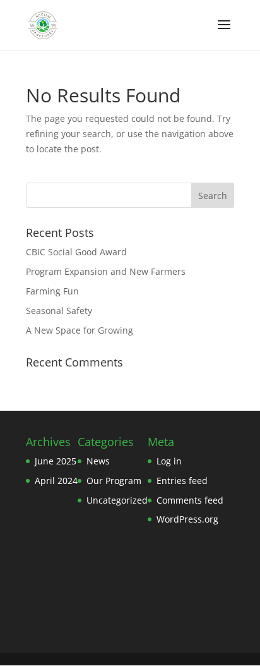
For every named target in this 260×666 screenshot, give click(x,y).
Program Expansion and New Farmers (106, 271)
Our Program (113, 481)
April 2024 (56, 481)
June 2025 (55, 461)
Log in (169, 461)
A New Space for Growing (79, 330)
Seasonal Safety (59, 311)
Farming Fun (52, 291)
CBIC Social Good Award (76, 252)
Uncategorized (117, 500)
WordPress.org (187, 519)
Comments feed (190, 500)
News (98, 461)
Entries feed (182, 481)
